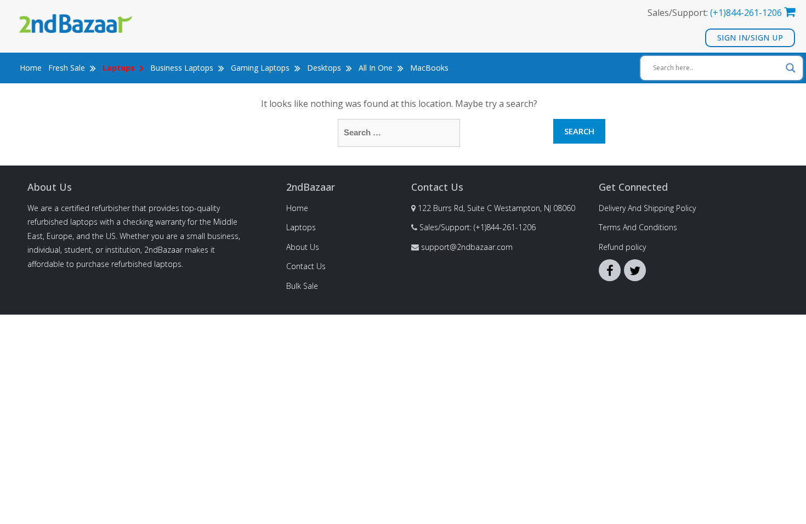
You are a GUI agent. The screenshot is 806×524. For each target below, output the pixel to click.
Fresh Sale (67, 67)
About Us (302, 247)
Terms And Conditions (638, 227)
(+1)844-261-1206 (746, 13)
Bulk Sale (302, 286)
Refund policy (622, 247)
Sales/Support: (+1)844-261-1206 (477, 227)
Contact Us (306, 266)
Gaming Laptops (261, 67)
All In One (377, 67)
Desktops (325, 67)
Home (31, 67)
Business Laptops (182, 67)
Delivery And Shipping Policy (647, 208)
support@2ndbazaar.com (467, 247)
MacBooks (429, 67)
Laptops (301, 227)
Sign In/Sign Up (750, 37)
